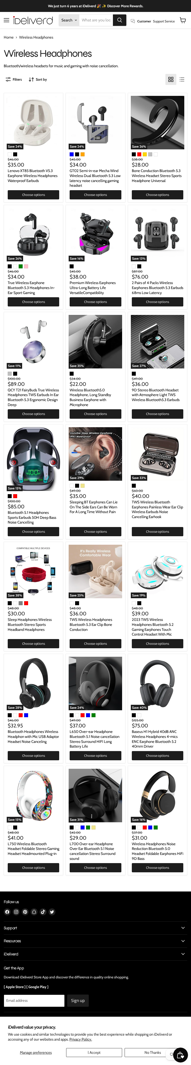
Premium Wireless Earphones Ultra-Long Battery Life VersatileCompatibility (93, 288)
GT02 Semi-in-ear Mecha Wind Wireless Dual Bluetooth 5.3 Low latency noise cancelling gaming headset (95, 178)
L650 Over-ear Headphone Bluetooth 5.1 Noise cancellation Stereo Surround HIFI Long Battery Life (94, 739)
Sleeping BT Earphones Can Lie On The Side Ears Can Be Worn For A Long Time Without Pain (94, 507)
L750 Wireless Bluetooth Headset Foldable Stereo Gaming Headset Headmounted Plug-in (33, 849)
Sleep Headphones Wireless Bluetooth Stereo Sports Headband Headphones (30, 624)
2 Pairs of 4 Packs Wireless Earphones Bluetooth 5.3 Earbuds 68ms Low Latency (157, 288)
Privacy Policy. (80, 1039)
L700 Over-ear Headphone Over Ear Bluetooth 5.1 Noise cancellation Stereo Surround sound (92, 851)
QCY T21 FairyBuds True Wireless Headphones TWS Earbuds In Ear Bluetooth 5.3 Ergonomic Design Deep (33, 397)
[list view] (181, 79)
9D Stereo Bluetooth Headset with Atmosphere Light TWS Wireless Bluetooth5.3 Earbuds (156, 395)
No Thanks (152, 1052)
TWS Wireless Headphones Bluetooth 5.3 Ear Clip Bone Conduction (91, 624)
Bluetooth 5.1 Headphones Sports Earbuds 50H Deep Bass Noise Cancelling (32, 517)
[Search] (119, 20)
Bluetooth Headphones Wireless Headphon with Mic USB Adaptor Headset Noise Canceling (33, 736)
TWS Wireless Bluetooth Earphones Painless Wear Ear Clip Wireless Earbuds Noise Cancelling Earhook (157, 509)
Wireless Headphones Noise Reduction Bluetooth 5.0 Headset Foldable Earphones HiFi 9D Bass (157, 851)
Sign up (78, 1000)
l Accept (94, 1052)
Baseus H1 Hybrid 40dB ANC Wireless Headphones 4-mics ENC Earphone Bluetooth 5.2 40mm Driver (155, 739)
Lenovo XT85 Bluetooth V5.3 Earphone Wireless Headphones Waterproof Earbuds (32, 176)
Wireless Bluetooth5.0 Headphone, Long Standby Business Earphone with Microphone (90, 397)
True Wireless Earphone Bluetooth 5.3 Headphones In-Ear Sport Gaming (31, 288)
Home (9, 37)
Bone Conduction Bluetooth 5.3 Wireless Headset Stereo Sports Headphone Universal (157, 176)
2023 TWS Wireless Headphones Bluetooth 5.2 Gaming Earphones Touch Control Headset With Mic (153, 627)
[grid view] (170, 79)
